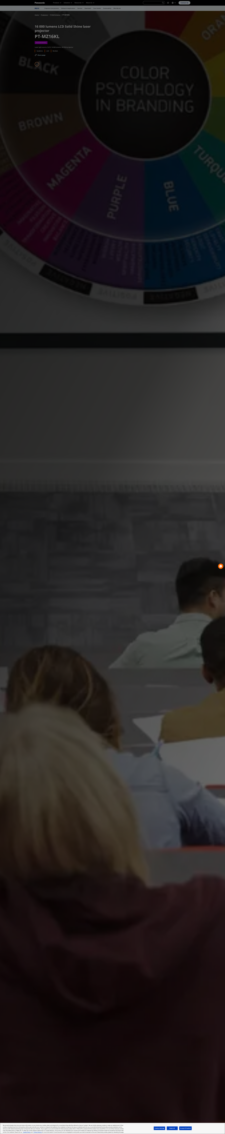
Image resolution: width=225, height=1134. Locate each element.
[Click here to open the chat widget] (220, 566)
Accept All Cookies (185, 1128)
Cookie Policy (26, 1132)
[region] (112, 1128)
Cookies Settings (159, 1128)
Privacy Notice (37, 1132)
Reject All (172, 1128)
